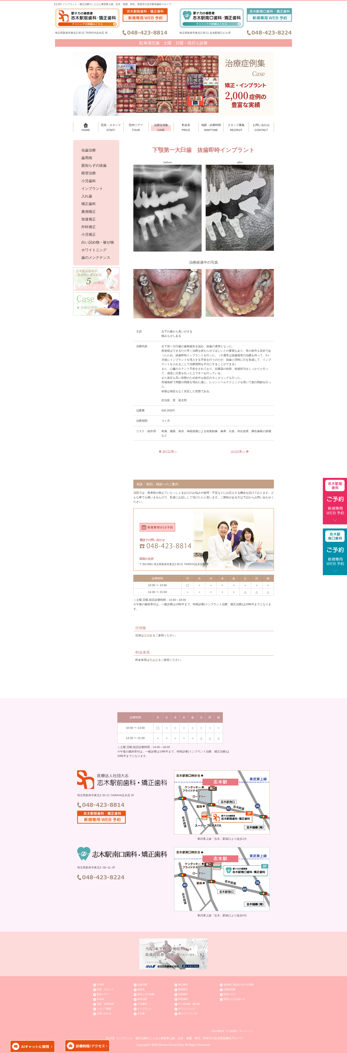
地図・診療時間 (105, 1003)
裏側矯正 (88, 212)
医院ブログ (230, 994)
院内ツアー (103, 994)
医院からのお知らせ (234, 999)
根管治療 (88, 173)
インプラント (92, 189)
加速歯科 (183, 994)
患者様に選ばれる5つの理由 (239, 984)
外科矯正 (88, 227)
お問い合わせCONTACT (261, 127)
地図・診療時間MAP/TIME (211, 127)
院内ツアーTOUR (136, 127)
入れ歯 (86, 196)
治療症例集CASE (161, 127)
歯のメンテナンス (95, 258)
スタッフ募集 (104, 1008)
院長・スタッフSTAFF (111, 127)
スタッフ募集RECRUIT (236, 127)
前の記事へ (169, 451)
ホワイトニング (94, 250)
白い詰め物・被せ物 (97, 242)
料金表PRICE (186, 127)
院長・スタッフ (105, 989)
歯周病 (86, 158)
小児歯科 (88, 181)
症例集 (148, 635)
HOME (86, 130)
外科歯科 (183, 999)
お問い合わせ (104, 1013)
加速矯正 (88, 219)
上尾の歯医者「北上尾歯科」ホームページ (232, 1031)
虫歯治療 (88, 150)
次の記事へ (238, 451)
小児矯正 (88, 235)
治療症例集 (230, 989)
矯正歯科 (88, 204)
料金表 (154, 659)
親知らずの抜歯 (94, 166)
